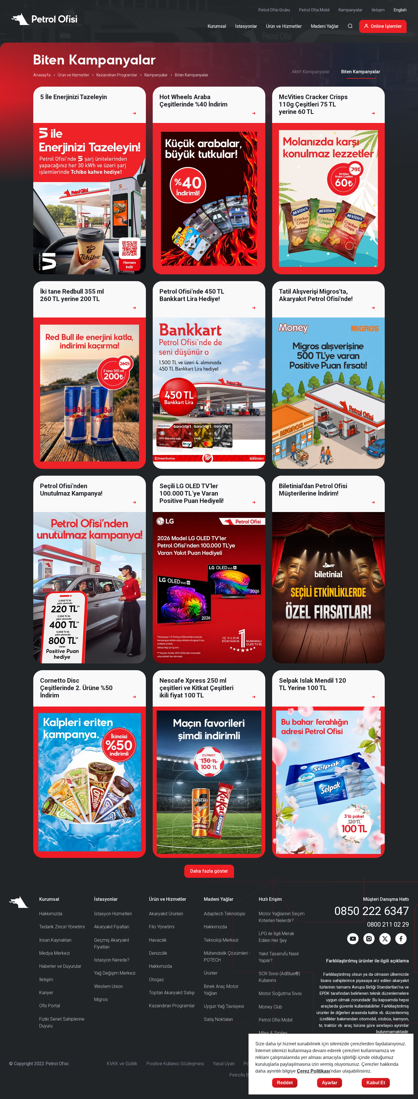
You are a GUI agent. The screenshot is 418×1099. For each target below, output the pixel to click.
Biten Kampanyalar (360, 71)
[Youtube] (353, 940)
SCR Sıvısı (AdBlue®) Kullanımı (279, 977)
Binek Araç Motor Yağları (221, 990)
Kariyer (46, 992)
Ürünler (211, 973)
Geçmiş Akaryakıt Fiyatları (111, 943)
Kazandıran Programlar (116, 75)
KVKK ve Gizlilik (122, 1063)
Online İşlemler (386, 26)
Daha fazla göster (209, 871)
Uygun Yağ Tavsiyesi (224, 1006)
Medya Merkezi (54, 953)
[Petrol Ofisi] (44, 18)
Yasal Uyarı (224, 1063)
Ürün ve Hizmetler (73, 75)
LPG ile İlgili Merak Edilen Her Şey (276, 937)
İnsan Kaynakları (55, 940)
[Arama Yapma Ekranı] (350, 26)
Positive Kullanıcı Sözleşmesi (175, 1063)
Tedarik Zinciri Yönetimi (62, 926)
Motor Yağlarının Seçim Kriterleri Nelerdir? (282, 917)
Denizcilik (158, 953)
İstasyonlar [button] (246, 26)
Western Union (108, 986)
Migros (101, 999)
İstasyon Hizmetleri (113, 913)
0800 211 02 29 (388, 924)
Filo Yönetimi (161, 926)
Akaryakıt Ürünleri (166, 913)
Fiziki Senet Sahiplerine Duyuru (61, 1022)
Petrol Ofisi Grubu (274, 10)
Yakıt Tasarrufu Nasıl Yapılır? (279, 957)
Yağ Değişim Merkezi (114, 973)
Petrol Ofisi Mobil (314, 10)
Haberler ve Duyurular (60, 966)
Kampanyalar (351, 10)
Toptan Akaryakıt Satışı (171, 992)
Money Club (270, 1007)
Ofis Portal (49, 1005)
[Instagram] (369, 940)
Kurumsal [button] (217, 26)
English (400, 10)
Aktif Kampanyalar (311, 71)
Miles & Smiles (273, 1033)
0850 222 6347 (371, 911)
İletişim (378, 10)
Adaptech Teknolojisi (224, 913)
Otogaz (156, 979)
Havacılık (158, 940)
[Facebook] (401, 940)
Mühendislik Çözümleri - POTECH (227, 956)
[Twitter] (385, 940)
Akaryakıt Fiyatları (111, 926)
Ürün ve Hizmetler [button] (284, 26)
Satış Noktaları (218, 1019)
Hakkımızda (50, 913)
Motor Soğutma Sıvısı (280, 993)
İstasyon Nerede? (111, 960)
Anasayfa (42, 75)
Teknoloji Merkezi (221, 940)
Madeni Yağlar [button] (325, 26)
